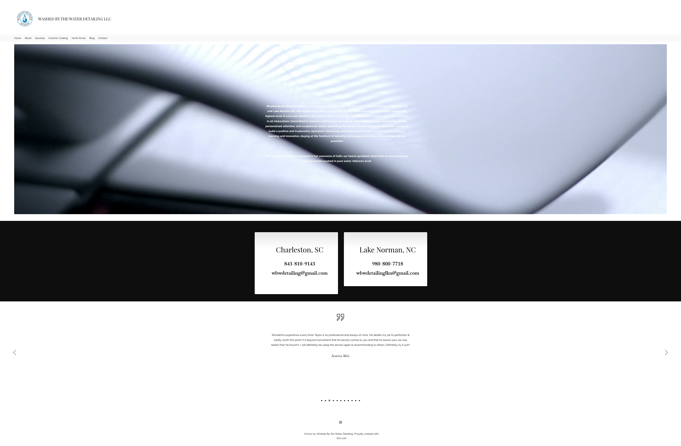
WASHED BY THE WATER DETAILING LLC (74, 18)
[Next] (666, 353)
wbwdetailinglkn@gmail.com (387, 273)
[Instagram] (340, 422)
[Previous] (14, 353)
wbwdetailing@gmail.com (300, 273)
